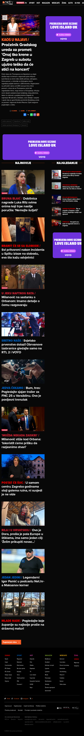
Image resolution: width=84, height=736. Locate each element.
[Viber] (34, 114)
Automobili (48, 691)
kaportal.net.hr (50, 719)
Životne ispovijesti (50, 687)
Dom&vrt (47, 662)
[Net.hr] (76, 708)
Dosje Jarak (8, 678)
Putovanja (47, 678)
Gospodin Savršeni (35, 681)
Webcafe (56, 2)
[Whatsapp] (31, 114)
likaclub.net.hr (29, 724)
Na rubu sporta (21, 668)
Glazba (31, 665)
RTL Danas (7, 668)
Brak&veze (48, 659)
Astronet (62, 659)
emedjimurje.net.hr (30, 719)
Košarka (19, 671)
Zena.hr (13, 719)
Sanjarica (76, 666)
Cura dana (62, 662)
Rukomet (19, 662)
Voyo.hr (20, 719)
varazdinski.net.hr (63, 719)
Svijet (6, 662)
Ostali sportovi (21, 678)
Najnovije (76, 662)
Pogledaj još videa (10, 642)
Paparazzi (32, 668)
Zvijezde (32, 659)
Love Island (33, 675)
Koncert (24, 125)
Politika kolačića (41, 706)
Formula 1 (19, 684)
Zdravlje (47, 684)
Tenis (18, 675)
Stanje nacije (8, 675)
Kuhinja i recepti (49, 665)
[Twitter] (28, 114)
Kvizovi (61, 681)
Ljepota (47, 668)
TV (30, 671)
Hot (38, 2)
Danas (7, 655)
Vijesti (6, 659)
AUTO (70, 3)
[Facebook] (24, 114)
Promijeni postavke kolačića (33, 710)
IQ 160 (77, 3)
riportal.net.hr (29, 722)
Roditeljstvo (48, 681)
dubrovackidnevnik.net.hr (43, 722)
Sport (32, 2)
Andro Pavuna (6, 121)
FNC (18, 681)
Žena (64, 2)
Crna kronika (8, 665)
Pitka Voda (26, 121)
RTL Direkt (32, 111)
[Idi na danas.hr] (21, 2)
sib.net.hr (41, 719)
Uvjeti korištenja (29, 706)
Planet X (62, 675)
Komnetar (62, 668)
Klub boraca (20, 665)
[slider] (20, 31)
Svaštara (62, 678)
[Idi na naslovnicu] (8, 4)
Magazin (46, 2)
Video (76, 659)
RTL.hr (7, 719)
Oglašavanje (18, 706)
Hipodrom (17, 121)
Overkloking (63, 671)
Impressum (8, 706)
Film (31, 662)
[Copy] (38, 114)
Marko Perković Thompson (10, 125)
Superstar (32, 678)
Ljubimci (47, 671)
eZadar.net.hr (57, 722)
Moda (46, 675)
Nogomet (19, 659)
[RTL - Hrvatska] (66, 708)
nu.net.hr (66, 722)
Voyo (31, 687)
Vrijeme (7, 681)
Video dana (63, 684)
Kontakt (20, 710)
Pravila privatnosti (10, 710)
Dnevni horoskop (64, 665)
